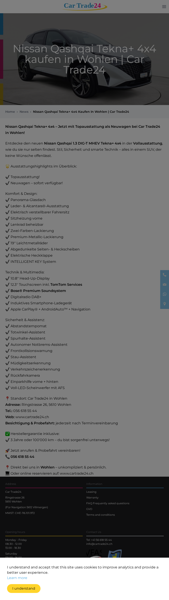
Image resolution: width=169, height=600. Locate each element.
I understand (23, 588)
